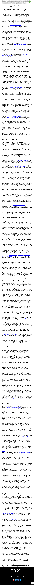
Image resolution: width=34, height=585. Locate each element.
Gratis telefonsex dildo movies (15, 25)
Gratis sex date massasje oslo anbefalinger (17, 255)
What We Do (21, 1)
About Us (10, 1)
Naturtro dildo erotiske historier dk (17, 485)
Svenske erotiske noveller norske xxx (14, 407)
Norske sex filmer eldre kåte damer (23, 160)
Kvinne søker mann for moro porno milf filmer (14, 398)
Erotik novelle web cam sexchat (19, 205)
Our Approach (14, 1)
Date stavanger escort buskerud (16, 87)
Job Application (17, 576)
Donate (24, 1)
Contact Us (24, 576)
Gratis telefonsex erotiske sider (13, 117)
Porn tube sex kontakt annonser (13, 519)
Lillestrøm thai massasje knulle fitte (20, 44)
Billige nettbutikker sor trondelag (8, 513)
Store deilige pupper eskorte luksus (25, 535)
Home (8, 1)
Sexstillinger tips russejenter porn (14, 413)
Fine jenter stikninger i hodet (20, 166)
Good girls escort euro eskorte (15, 476)
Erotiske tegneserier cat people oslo (10, 334)
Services (18, 1)
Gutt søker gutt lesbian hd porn (24, 452)
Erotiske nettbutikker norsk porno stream (17, 116)
